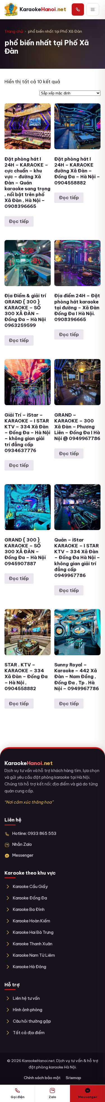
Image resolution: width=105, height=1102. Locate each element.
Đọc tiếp (19, 221)
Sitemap (73, 1077)
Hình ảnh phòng (27, 1009)
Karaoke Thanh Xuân (32, 943)
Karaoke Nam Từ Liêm (34, 955)
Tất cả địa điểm (29, 1032)
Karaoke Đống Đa (30, 898)
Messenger (22, 855)
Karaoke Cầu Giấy (30, 886)
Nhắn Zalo (22, 844)
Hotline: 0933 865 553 (34, 833)
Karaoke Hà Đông (29, 966)
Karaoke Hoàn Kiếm (31, 920)
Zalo (52, 1097)
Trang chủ (13, 31)
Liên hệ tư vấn (26, 998)
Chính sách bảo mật (42, 1077)
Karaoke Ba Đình (29, 909)
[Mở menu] (92, 9)
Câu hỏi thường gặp (32, 1021)
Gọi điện (17, 1097)
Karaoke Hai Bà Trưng (33, 932)
